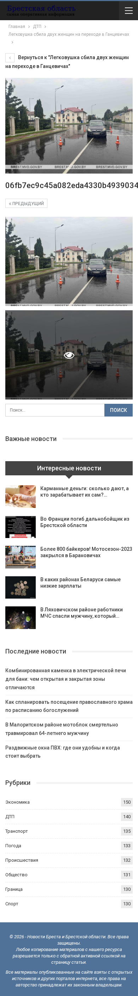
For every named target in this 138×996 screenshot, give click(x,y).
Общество (16, 874)
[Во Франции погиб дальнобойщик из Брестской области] (20, 527)
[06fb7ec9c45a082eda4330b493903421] (69, 261)
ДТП (10, 816)
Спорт (11, 903)
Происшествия (21, 860)
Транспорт (16, 831)
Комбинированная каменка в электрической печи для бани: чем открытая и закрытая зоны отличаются (65, 679)
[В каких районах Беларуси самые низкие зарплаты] (20, 587)
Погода (13, 845)
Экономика (17, 802)
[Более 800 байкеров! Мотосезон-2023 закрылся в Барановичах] (20, 557)
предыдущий (27, 203)
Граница (14, 889)
